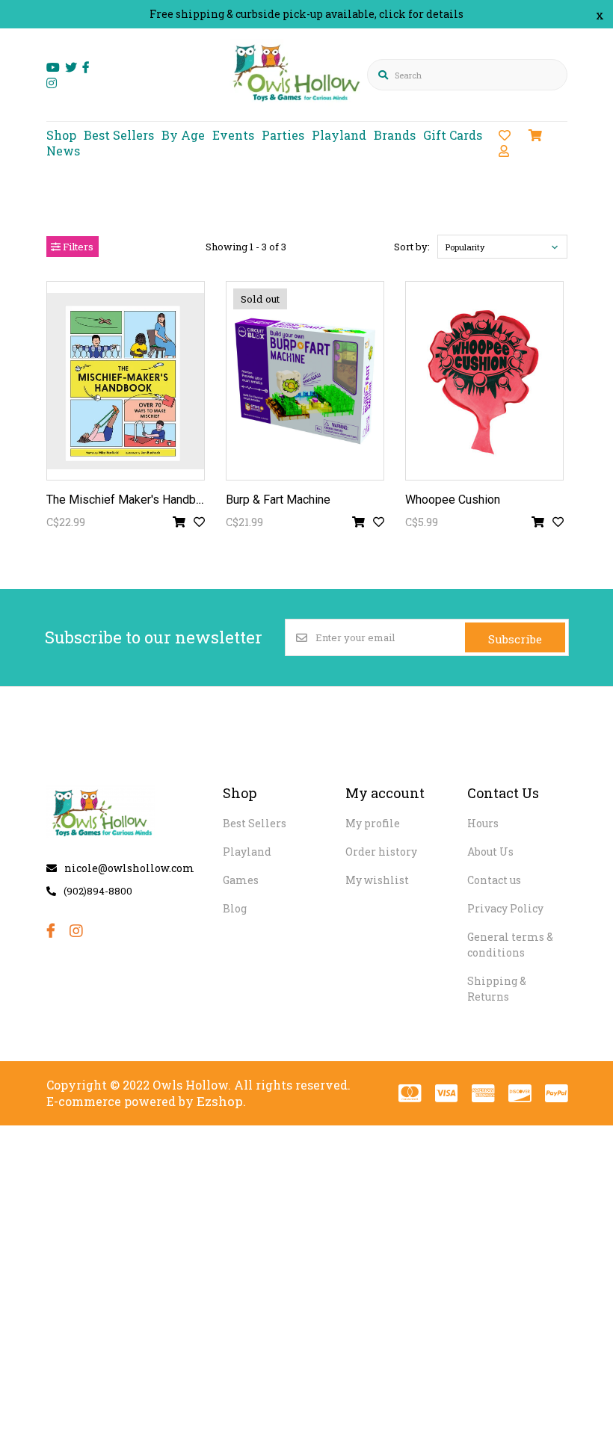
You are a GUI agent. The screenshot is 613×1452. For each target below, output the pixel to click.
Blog (235, 908)
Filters (77, 246)
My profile (372, 823)
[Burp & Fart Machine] (305, 381)
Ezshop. (221, 1101)
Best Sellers (119, 135)
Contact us (494, 880)
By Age (183, 135)
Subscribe (515, 638)
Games (241, 880)
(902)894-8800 (98, 891)
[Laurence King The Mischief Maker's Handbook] (125, 381)
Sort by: (412, 246)
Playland (339, 135)
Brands (395, 135)
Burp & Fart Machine (278, 499)
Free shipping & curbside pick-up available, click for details (306, 14)
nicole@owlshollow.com (129, 868)
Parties (283, 135)
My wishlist (377, 880)
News (63, 150)
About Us (490, 851)
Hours (483, 823)
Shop (61, 135)
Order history (381, 851)
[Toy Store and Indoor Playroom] (299, 109)
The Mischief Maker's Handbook (130, 499)
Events (233, 135)
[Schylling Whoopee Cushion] (484, 381)
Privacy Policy (505, 908)
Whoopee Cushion (452, 499)
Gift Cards (452, 135)
